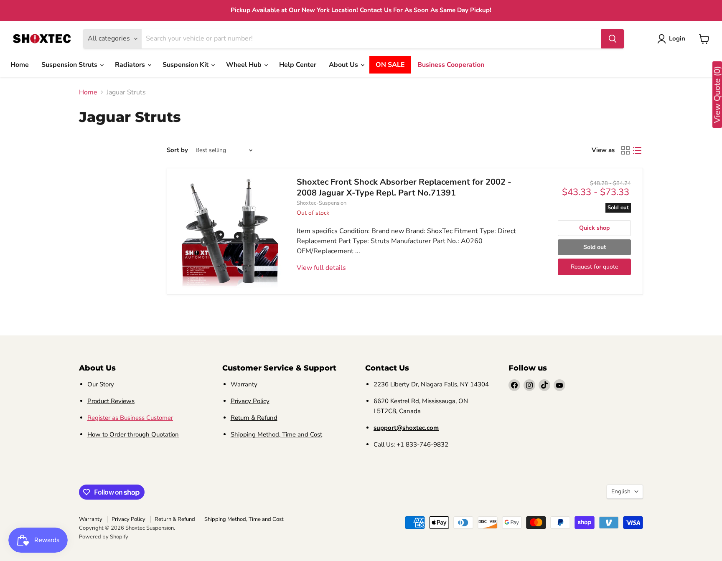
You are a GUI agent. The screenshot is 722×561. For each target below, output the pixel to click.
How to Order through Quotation (133, 434)
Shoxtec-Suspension (321, 203)
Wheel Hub (244, 64)
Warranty (244, 384)
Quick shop (594, 228)
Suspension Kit (186, 64)
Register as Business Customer (130, 418)
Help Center (297, 64)
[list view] (637, 150)
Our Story (100, 384)
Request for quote (594, 267)
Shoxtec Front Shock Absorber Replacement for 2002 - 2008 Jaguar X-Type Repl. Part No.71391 (404, 187)
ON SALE (390, 64)
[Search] (612, 38)
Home (19, 64)
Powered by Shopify (103, 537)
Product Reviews (111, 401)
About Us (344, 64)
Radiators (131, 64)
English (620, 491)
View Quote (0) (717, 94)
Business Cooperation (450, 64)
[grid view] (625, 150)
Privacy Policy (250, 401)
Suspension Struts (70, 64)
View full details (321, 267)
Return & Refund (254, 418)
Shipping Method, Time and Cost (276, 434)
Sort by (177, 150)
